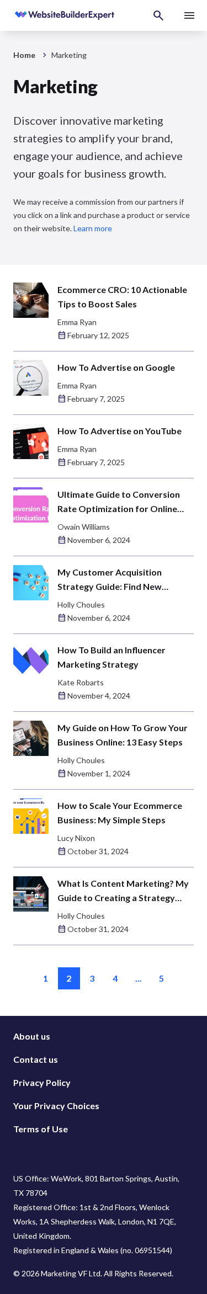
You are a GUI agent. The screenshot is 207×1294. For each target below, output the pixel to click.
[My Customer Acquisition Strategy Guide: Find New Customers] (31, 582)
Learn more (92, 228)
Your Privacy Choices (56, 1105)
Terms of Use (40, 1128)
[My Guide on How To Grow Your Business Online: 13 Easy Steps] (31, 738)
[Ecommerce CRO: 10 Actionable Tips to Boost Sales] (31, 300)
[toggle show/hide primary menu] (189, 15)
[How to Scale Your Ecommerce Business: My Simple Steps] (31, 816)
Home (24, 55)
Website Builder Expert (50, 15)
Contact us (35, 1059)
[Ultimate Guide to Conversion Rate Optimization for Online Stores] (31, 505)
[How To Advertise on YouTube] (31, 441)
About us (31, 1036)
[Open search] (158, 15)
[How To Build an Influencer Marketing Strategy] (31, 660)
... (138, 978)
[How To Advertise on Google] (31, 378)
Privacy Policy (42, 1082)
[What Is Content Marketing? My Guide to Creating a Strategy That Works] (31, 894)
